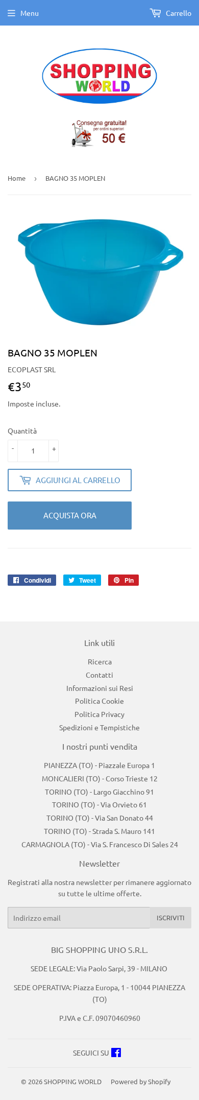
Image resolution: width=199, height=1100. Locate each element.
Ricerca (100, 661)
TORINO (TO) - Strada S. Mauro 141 (99, 830)
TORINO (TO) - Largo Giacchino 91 (99, 791)
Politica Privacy (99, 714)
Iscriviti (171, 917)
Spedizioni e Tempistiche (99, 727)
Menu (29, 12)
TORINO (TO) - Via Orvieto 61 (99, 804)
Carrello (177, 12)
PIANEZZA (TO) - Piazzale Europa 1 (99, 765)
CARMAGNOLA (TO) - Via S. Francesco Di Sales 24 (99, 844)
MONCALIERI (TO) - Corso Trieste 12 (100, 778)
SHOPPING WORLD (73, 1081)
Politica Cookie (99, 700)
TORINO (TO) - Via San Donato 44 (99, 817)
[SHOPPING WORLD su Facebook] (116, 1053)
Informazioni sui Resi (99, 687)
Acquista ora (69, 515)
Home (17, 178)
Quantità (22, 430)
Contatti (99, 674)
